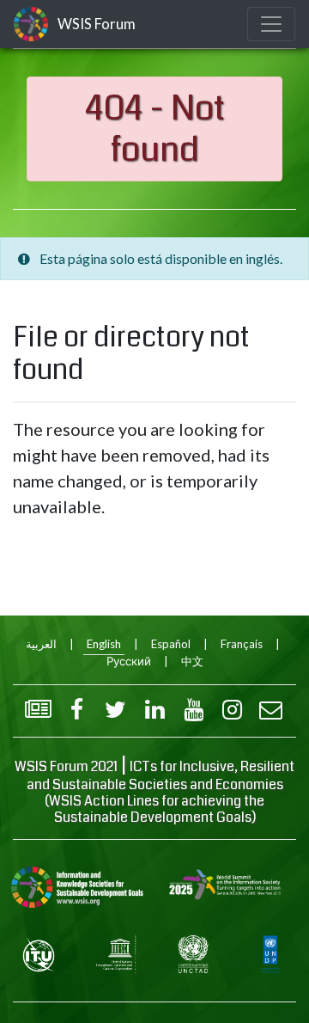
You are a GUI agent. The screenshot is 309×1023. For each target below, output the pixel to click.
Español (171, 644)
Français (242, 644)
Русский (128, 661)
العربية (41, 644)
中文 (192, 661)
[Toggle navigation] (271, 24)
